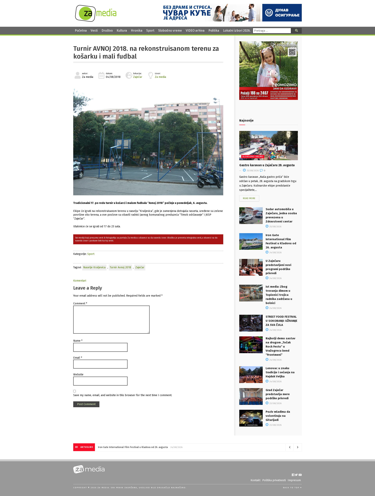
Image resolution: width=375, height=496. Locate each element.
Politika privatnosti (274, 480)
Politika (213, 30)
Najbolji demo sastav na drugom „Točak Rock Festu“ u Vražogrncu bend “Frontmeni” (280, 346)
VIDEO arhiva (195, 30)
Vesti (94, 30)
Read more (249, 198)
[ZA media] (95, 20)
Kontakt (255, 480)
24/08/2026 (275, 252)
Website (78, 374)
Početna (81, 30)
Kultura (122, 30)
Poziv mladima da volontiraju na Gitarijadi (278, 416)
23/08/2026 (275, 403)
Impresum (294, 480)
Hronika (136, 30)
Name (77, 340)
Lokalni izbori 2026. (237, 30)
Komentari (79, 280)
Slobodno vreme (170, 30)
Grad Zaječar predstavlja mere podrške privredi (278, 394)
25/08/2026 (252, 170)
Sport (150, 30)
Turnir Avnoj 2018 (120, 267)
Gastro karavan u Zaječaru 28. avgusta (267, 165)
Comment (80, 303)
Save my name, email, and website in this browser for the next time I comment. (122, 395)
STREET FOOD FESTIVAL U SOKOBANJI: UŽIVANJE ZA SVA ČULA (281, 321)
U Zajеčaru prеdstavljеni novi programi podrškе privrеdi (129, 447)
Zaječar (137, 77)
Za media (160, 77)
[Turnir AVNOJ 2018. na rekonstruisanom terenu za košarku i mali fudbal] (148, 139)
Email (77, 357)
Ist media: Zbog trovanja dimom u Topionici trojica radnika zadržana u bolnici (279, 295)
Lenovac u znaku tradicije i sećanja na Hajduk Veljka (280, 372)
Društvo (107, 30)
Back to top (291, 487)
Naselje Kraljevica (94, 267)
